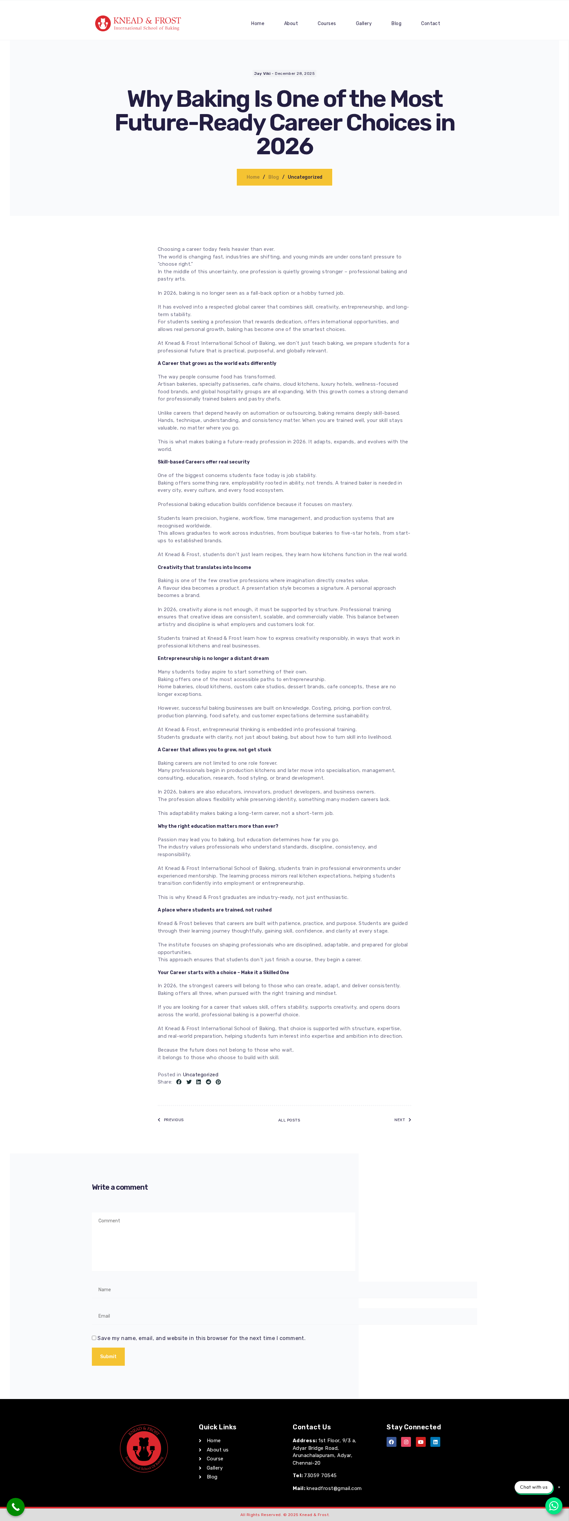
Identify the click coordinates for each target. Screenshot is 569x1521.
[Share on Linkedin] (198, 1082)
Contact (430, 23)
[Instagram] (406, 1442)
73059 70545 (320, 1475)
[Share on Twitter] (189, 1082)
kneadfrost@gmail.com (334, 1488)
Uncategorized (200, 1075)
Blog (396, 23)
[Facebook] (391, 1442)
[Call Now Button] (16, 1507)
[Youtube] (421, 1442)
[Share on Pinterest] (218, 1082)
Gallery (364, 23)
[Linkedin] (435, 1442)
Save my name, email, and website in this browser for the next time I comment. (201, 1338)
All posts (289, 1120)
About (291, 23)
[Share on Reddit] (208, 1082)
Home (257, 23)
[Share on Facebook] (178, 1082)
